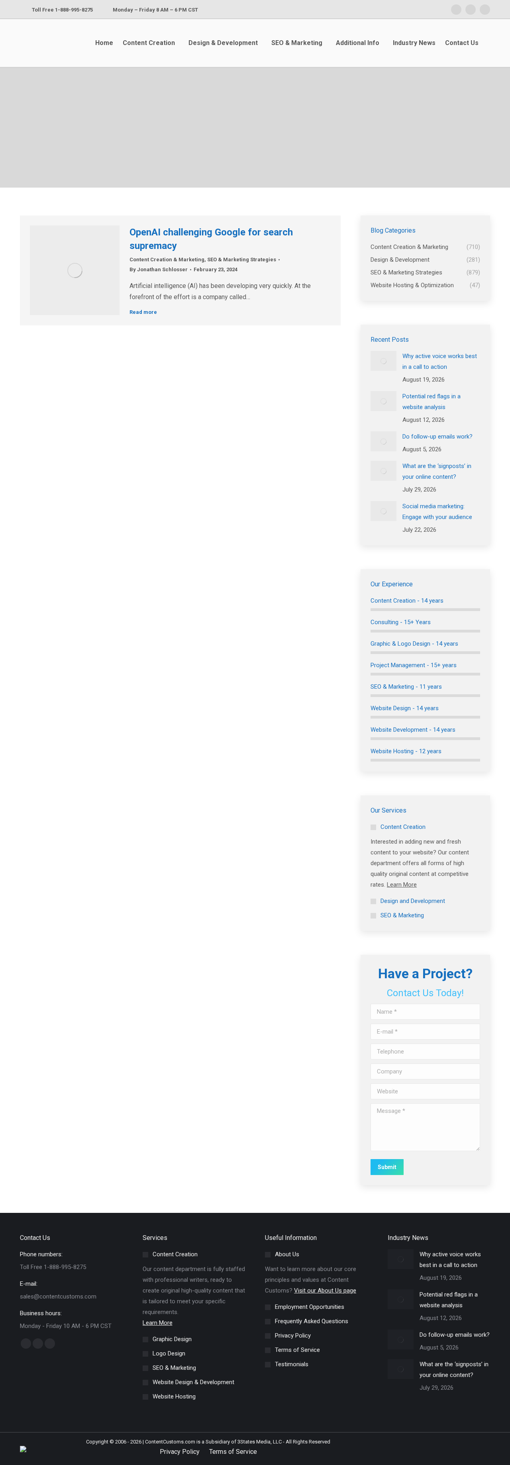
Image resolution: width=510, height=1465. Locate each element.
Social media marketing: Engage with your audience (437, 512)
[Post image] (383, 361)
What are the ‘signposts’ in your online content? (436, 471)
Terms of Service (233, 1451)
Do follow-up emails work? (437, 436)
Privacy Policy (180, 1451)
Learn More (402, 884)
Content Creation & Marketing (166, 259)
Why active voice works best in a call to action (439, 361)
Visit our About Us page (325, 1290)
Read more (143, 312)
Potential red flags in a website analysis (431, 402)
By (158, 269)
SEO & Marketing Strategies (241, 259)
